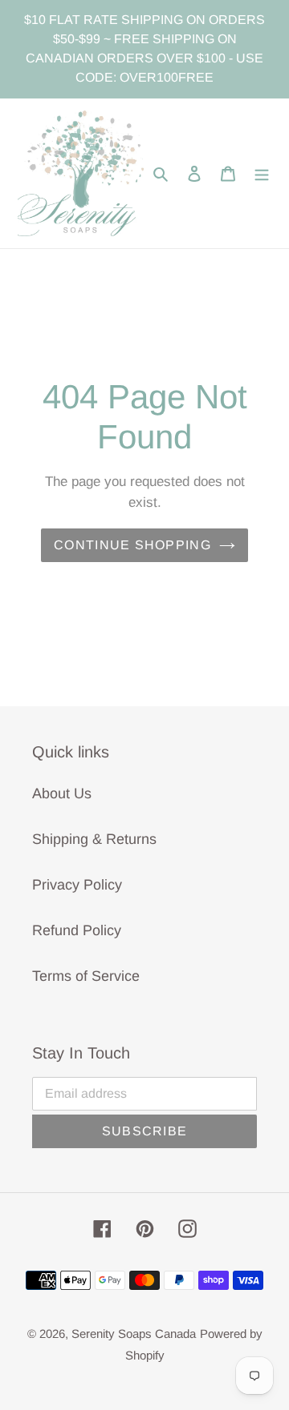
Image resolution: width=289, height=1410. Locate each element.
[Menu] (262, 173)
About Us (62, 793)
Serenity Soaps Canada (133, 1333)
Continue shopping (132, 545)
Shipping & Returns (94, 839)
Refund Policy (76, 930)
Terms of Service (86, 976)
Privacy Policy (77, 885)
